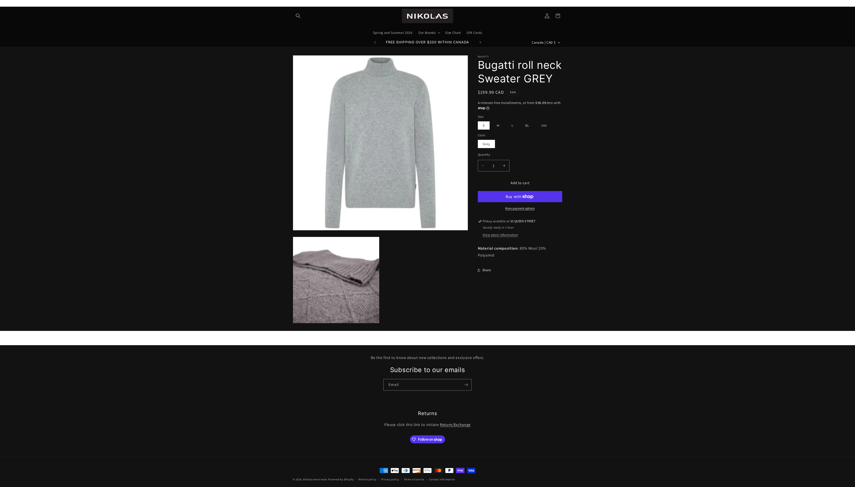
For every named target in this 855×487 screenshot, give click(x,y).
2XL (546, 126)
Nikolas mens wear (315, 479)
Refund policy (367, 479)
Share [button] (486, 270)
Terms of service (414, 479)
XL (527, 125)
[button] (298, 15)
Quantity (484, 154)
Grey (486, 144)
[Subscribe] (466, 385)
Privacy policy (390, 479)
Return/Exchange (455, 424)
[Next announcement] (480, 42)
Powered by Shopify (341, 479)
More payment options (520, 208)
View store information (500, 234)
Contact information (442, 479)
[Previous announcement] (375, 42)
